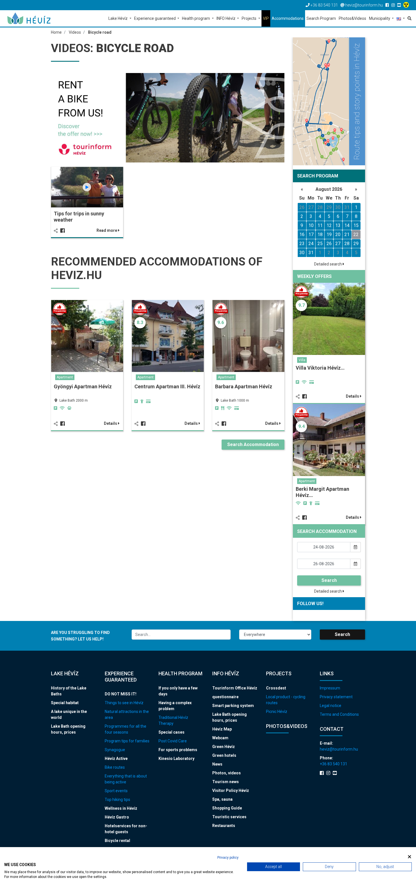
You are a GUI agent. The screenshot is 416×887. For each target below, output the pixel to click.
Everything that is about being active (126, 779)
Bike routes (115, 767)
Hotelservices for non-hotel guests (126, 829)
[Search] (408, 18)
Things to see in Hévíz (124, 702)
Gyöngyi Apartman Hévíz (83, 386)
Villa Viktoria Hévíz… (320, 368)
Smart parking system (233, 705)
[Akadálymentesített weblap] (406, 5)
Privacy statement (336, 697)
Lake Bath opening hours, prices (68, 729)
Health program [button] (196, 18)
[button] (400, 18)
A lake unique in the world (69, 714)
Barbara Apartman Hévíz (243, 386)
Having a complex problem (175, 705)
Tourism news (225, 781)
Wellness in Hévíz (121, 808)
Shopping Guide (227, 808)
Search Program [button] (321, 18)
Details (111, 423)
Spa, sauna (222, 799)
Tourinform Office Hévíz (234, 688)
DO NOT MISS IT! (120, 694)
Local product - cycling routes (285, 700)
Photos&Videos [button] (352, 18)
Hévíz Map (222, 729)
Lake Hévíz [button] (118, 18)
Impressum (330, 688)
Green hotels (224, 755)
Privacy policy (228, 858)
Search (329, 580)
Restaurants (223, 825)
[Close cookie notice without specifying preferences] (409, 856)
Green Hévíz (223, 746)
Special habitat (65, 702)
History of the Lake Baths (68, 691)
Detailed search (328, 264)
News (217, 764)
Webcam (220, 738)
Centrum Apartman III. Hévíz (167, 386)
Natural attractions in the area (127, 714)
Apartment (65, 377)
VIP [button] (266, 18)
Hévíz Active (116, 758)
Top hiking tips (117, 799)
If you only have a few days (178, 691)
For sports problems (177, 749)
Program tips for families (127, 741)
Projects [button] (249, 18)
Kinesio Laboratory (176, 758)
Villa (302, 360)
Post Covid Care (172, 741)
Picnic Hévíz (276, 711)
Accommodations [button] (288, 18)
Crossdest (276, 688)
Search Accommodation (253, 444)
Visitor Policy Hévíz (230, 790)
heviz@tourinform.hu (339, 749)
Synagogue (115, 749)
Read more (107, 230)
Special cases (171, 732)
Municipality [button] (380, 18)
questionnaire (225, 697)
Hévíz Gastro (117, 817)
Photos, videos (226, 773)
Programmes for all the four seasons (125, 729)
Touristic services (229, 817)
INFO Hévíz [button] (226, 18)
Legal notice (330, 705)
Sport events (116, 791)
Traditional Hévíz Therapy (173, 720)
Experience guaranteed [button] (155, 18)
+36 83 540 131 (333, 764)
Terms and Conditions (339, 714)
